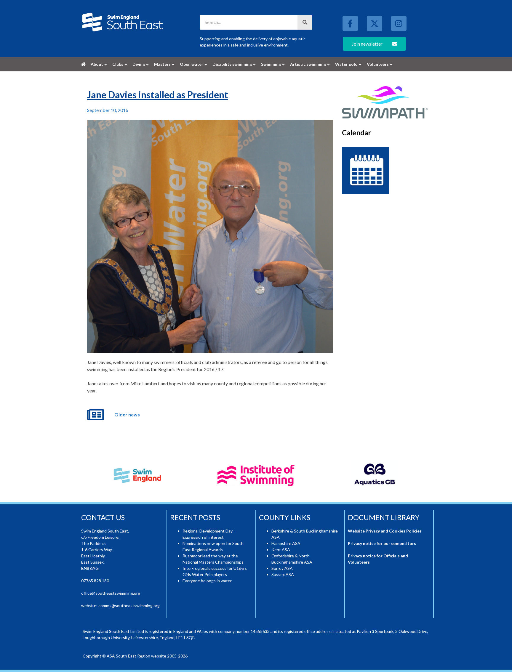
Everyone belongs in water (207, 580)
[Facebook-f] (350, 23)
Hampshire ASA (285, 543)
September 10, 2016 (107, 110)
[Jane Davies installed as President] (210, 236)
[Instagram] (399, 23)
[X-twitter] (374, 23)
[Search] (304, 22)
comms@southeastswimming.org (129, 605)
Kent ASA (280, 549)
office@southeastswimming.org (110, 593)
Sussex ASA (282, 574)
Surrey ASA (282, 568)
